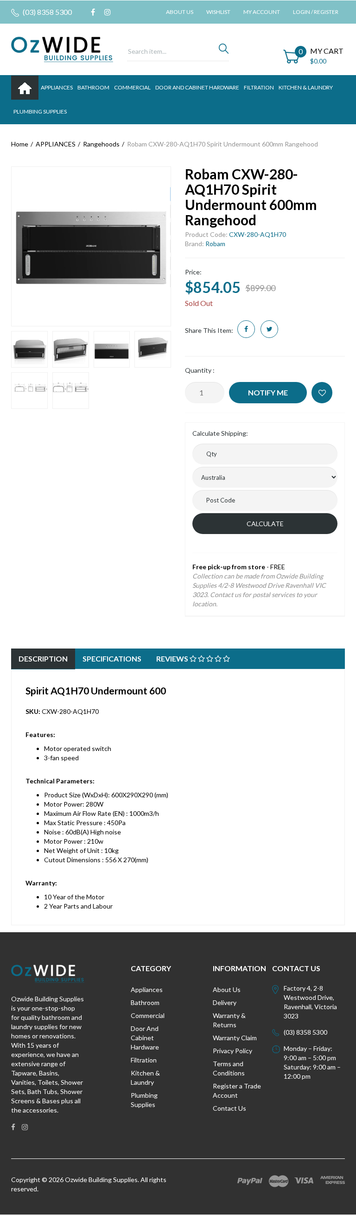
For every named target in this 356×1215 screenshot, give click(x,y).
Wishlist (218, 11)
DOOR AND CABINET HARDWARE (197, 87)
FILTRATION (259, 87)
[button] (322, 392)
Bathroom (145, 1002)
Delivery (224, 1002)
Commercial (132, 87)
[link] (93, 12)
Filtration (144, 1060)
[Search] (223, 51)
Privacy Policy (232, 1051)
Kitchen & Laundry (145, 1077)
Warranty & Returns (229, 1020)
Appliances (147, 989)
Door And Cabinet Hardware (145, 1037)
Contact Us (229, 1108)
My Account (261, 11)
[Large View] (29, 349)
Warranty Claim (235, 1038)
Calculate (265, 524)
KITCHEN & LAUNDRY (306, 87)
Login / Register (315, 11)
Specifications (112, 658)
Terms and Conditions (229, 1068)
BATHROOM (93, 87)
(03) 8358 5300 (46, 11)
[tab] (43, 659)
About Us (179, 11)
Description (43, 658)
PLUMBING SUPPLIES (40, 111)
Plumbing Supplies (144, 1099)
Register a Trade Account (237, 1090)
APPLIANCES (57, 87)
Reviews (173, 658)
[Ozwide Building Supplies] (62, 48)
